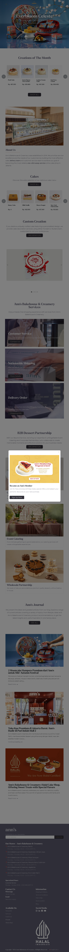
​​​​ (17, 497)
